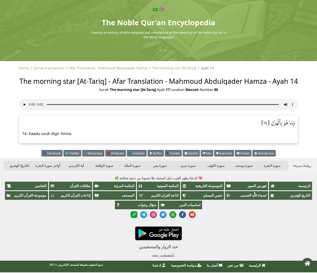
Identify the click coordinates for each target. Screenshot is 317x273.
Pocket (244, 153)
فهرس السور (257, 186)
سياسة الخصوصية (184, 265)
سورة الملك (132, 165)
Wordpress (265, 153)
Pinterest (117, 153)
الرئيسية (304, 186)
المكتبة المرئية (124, 186)
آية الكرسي (76, 165)
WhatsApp (94, 153)
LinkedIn (138, 153)
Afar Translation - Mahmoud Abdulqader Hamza (108, 68)
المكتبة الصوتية (167, 186)
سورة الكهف (216, 165)
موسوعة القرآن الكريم (30, 195)
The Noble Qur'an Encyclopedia (158, 22)
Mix (208, 153)
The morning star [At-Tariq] (174, 68)
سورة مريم (188, 165)
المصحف (128, 195)
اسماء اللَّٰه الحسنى (253, 195)
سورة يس (160, 165)
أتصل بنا (213, 265)
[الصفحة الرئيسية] (307, 263)
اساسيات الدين (189, 205)
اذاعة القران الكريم (164, 195)
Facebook (53, 153)
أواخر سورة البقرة (48, 165)
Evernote (225, 153)
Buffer (157, 153)
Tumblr (174, 153)
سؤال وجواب (147, 205)
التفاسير (40, 186)
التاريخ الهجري (19, 165)
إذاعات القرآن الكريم (75, 195)
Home (24, 68)
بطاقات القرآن (80, 186)
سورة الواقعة (104, 165)
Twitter (73, 153)
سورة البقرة (272, 165)
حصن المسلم (212, 195)
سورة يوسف (244, 165)
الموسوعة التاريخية (208, 186)
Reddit (193, 153)
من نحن (233, 265)
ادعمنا (157, 265)
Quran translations (48, 68)
